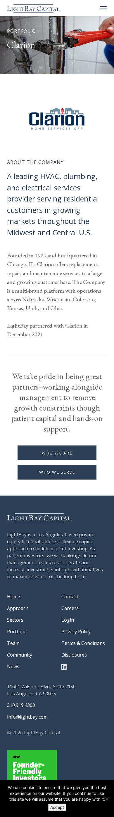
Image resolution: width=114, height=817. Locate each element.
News (13, 666)
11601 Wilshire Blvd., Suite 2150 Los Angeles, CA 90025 (41, 690)
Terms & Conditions (83, 643)
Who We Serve (57, 472)
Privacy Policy (76, 631)
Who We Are (57, 453)
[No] (107, 799)
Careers (70, 608)
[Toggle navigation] (103, 8)
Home (13, 596)
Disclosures (74, 655)
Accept (57, 807)
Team (13, 643)
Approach (17, 608)
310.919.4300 (21, 705)
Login (67, 620)
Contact (69, 596)
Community (19, 655)
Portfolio (17, 631)
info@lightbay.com (27, 717)
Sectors (15, 620)
